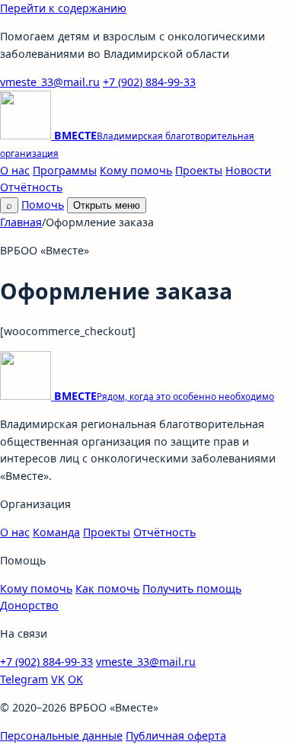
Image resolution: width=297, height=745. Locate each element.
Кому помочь (136, 170)
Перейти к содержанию (63, 8)
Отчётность (31, 187)
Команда (56, 532)
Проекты (198, 170)
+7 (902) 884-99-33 (149, 82)
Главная (21, 222)
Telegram (24, 679)
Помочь (42, 204)
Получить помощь (191, 588)
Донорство (29, 605)
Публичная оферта (176, 735)
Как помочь (107, 588)
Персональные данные (61, 735)
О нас (15, 170)
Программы (65, 170)
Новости (248, 170)
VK (58, 679)
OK (75, 679)
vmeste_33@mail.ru (50, 82)
